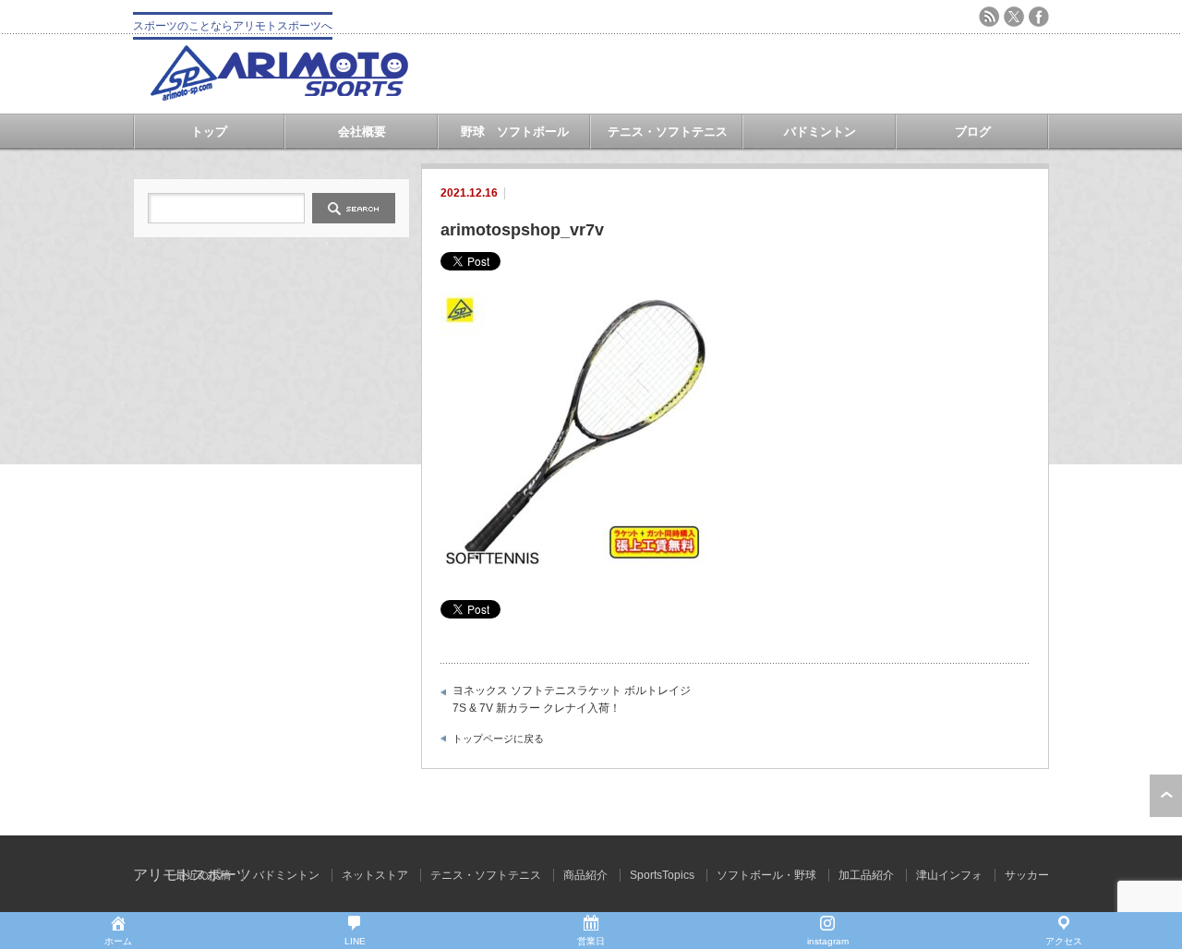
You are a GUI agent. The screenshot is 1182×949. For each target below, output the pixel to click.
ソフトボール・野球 (766, 875)
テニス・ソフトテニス (668, 131)
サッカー (1027, 875)
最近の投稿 (203, 875)
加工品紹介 (866, 875)
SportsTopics (662, 875)
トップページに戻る (498, 738)
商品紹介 (585, 875)
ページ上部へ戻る (1166, 796)
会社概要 (362, 131)
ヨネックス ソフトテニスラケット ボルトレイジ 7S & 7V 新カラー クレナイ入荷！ (571, 699)
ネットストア (375, 875)
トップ (209, 131)
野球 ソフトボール (515, 131)
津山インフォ (949, 875)
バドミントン (820, 131)
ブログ (973, 131)
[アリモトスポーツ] (279, 95)
